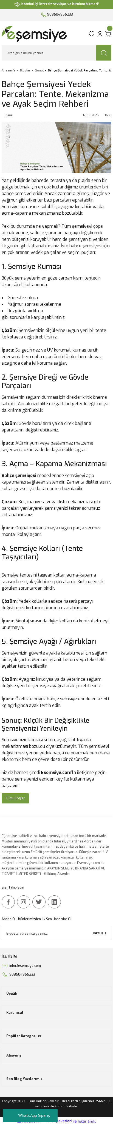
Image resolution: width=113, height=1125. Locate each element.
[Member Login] (100, 34)
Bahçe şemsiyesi (19, 475)
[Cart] (108, 34)
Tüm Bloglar (15, 798)
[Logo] (43, 34)
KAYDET (99, 933)
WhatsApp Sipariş (34, 1115)
